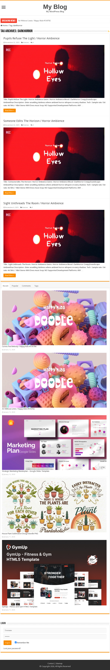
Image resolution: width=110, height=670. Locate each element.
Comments (26, 286)
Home (5, 25)
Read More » (9, 111)
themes (26, 42)
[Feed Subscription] (108, 31)
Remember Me (23, 643)
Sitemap (59, 663)
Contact (51, 663)
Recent (5, 286)
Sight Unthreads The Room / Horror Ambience (33, 203)
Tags (36, 286)
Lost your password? (12, 648)
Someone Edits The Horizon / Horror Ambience (33, 121)
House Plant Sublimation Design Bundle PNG (20, 533)
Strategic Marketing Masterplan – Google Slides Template (25, 471)
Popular (15, 286)
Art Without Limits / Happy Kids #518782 (34, 21)
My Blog (55, 6)
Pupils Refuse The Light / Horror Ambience (31, 38)
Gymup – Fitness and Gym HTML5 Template (19, 607)
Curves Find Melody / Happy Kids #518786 (19, 346)
